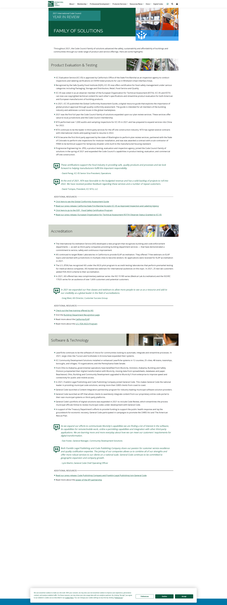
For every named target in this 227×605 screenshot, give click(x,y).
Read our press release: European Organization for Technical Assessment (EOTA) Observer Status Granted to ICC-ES (109, 214)
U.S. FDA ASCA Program (86, 323)
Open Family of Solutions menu (167, 4)
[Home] (57, 4)
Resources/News (136, 4)
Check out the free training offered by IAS (74, 310)
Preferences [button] (119, 598)
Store (148, 4)
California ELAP (83, 319)
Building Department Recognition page (82, 315)
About (71, 4)
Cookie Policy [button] (69, 598)
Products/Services (119, 4)
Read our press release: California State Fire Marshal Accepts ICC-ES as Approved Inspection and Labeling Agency (107, 206)
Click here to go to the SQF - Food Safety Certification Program (84, 210)
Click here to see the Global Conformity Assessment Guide (82, 201)
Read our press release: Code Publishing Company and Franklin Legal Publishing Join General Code (101, 475)
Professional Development (99, 4)
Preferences (145, 596)
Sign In (177, 4)
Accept (184, 596)
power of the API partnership (89, 479)
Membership (81, 4)
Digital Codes (158, 4)
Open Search (172, 4)
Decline (164, 596)
